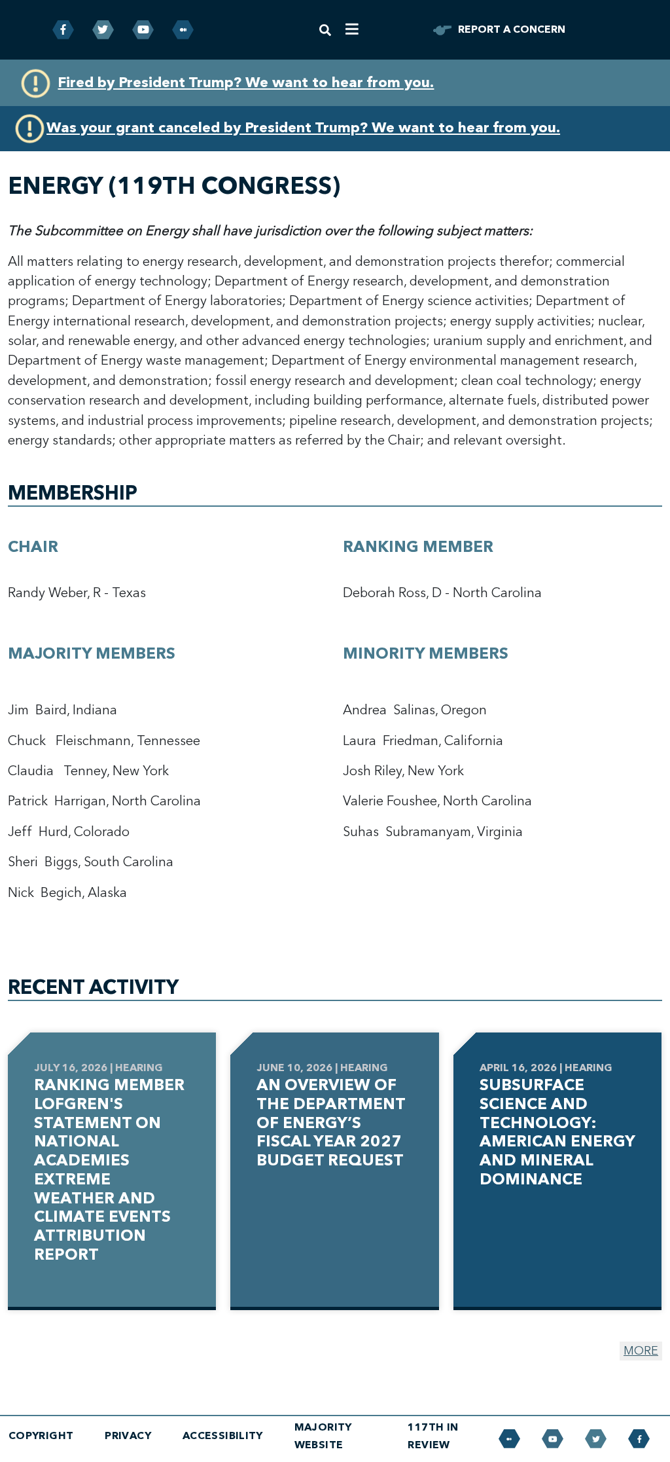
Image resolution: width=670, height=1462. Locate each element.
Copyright (41, 1436)
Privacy (128, 1436)
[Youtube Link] (143, 29)
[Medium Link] (183, 29)
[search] (325, 30)
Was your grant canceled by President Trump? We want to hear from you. (303, 127)
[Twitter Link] (103, 29)
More (641, 1351)
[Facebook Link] (63, 29)
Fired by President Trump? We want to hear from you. (246, 82)
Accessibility (223, 1436)
